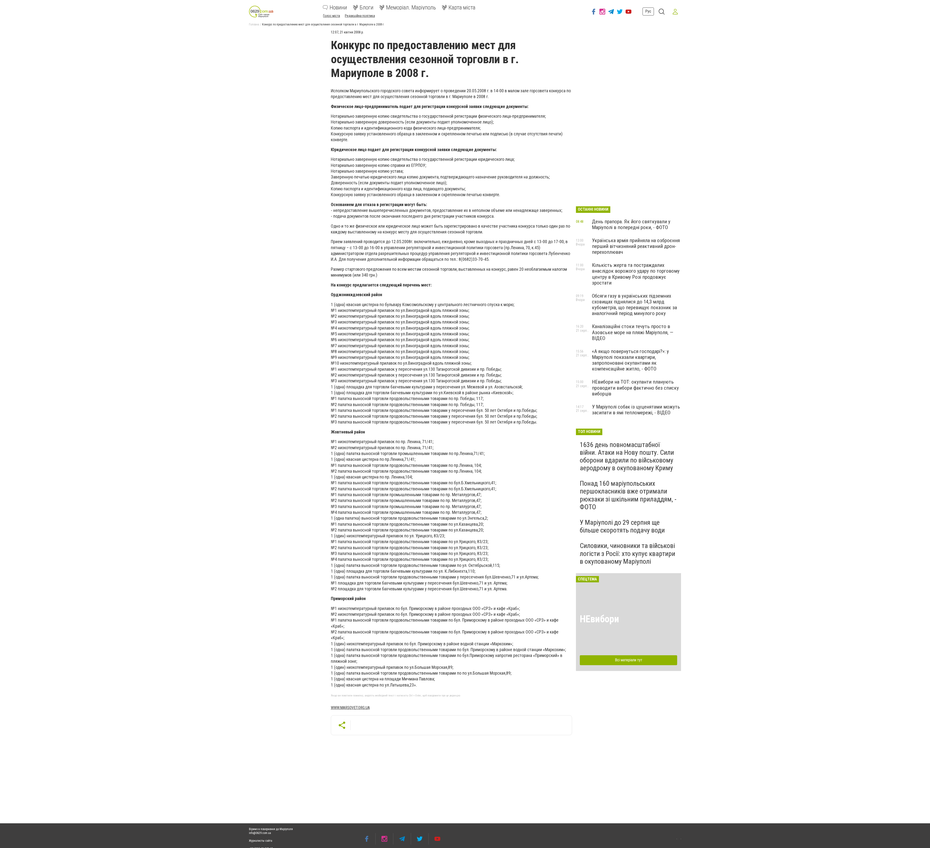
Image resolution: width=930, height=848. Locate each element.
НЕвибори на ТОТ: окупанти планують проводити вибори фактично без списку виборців (635, 387)
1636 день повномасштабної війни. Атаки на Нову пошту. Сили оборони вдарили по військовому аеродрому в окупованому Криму (627, 456)
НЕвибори (599, 619)
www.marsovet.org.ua (350, 707)
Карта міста (462, 7)
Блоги (366, 7)
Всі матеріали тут (628, 660)
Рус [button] (648, 11)
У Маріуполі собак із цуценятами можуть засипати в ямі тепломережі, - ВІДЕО (636, 410)
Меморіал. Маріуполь (411, 7)
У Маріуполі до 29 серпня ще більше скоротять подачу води (622, 526)
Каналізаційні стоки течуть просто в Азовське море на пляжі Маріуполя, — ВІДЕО (632, 332)
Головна (254, 24)
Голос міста (331, 16)
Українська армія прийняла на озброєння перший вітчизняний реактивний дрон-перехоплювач (636, 246)
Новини (338, 7)
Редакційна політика (360, 16)
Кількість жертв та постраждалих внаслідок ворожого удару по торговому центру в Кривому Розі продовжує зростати (636, 273)
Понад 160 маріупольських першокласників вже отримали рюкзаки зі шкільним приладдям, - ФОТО (628, 495)
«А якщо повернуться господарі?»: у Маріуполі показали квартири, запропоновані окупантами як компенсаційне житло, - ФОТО (630, 360)
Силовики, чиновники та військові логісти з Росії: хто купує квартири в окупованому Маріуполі (627, 553)
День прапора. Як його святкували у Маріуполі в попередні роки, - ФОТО (631, 224)
